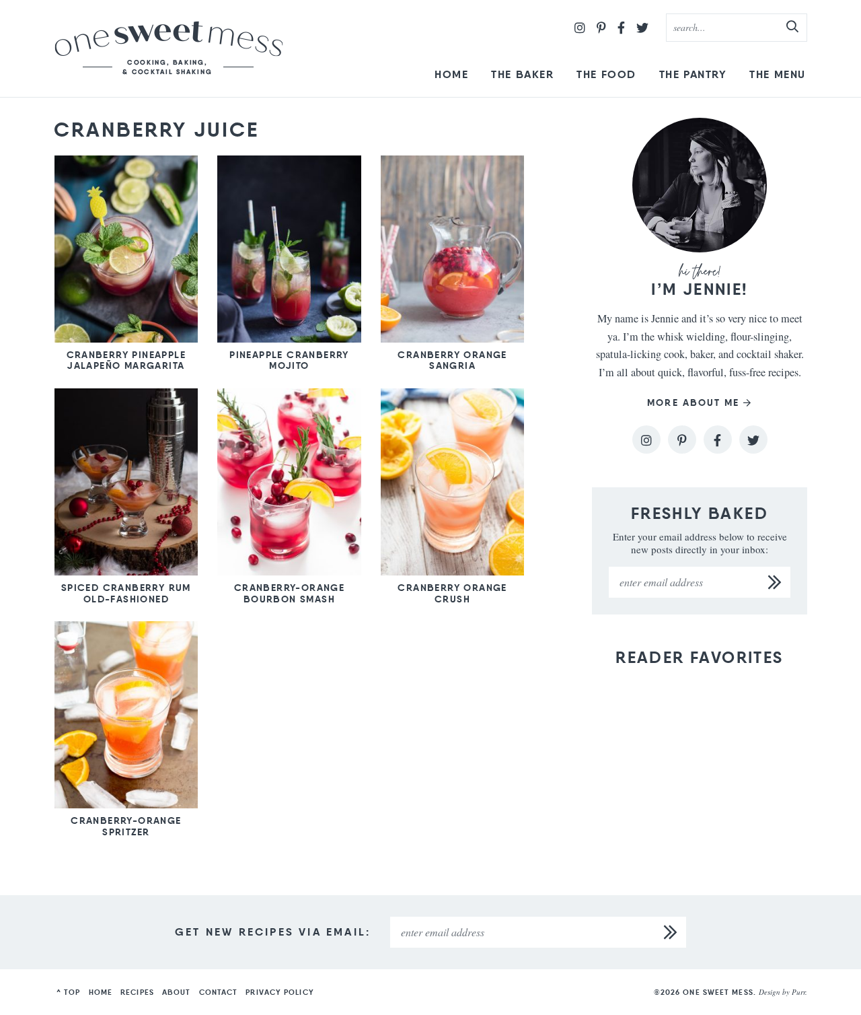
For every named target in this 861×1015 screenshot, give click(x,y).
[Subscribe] (774, 582)
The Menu (777, 74)
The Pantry (693, 74)
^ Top (69, 992)
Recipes (137, 992)
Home (451, 74)
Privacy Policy (279, 992)
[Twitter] (642, 27)
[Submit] (793, 27)
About (176, 992)
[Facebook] (621, 27)
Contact (218, 992)
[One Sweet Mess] (169, 48)
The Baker (522, 74)
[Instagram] (579, 27)
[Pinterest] (601, 27)
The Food (606, 74)
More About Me (693, 403)
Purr (798, 992)
